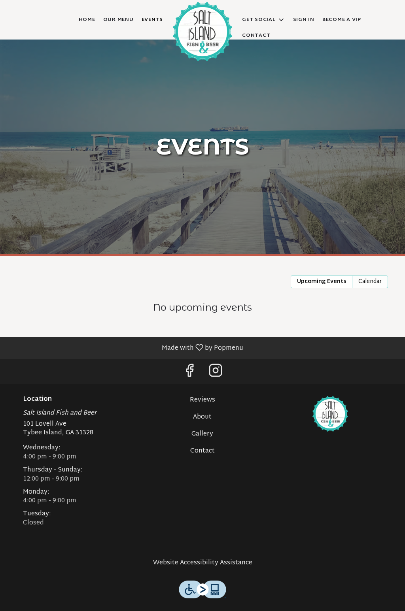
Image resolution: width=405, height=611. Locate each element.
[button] (263, 20)
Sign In (303, 20)
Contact (256, 35)
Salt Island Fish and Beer (330, 414)
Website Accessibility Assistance (202, 563)
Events (152, 20)
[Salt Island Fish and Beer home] (202, 31)
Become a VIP (341, 20)
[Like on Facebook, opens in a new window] (189, 373)
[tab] (321, 281)
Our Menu (118, 20)
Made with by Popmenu (124, 347)
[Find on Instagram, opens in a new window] (215, 373)
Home (87, 20)
